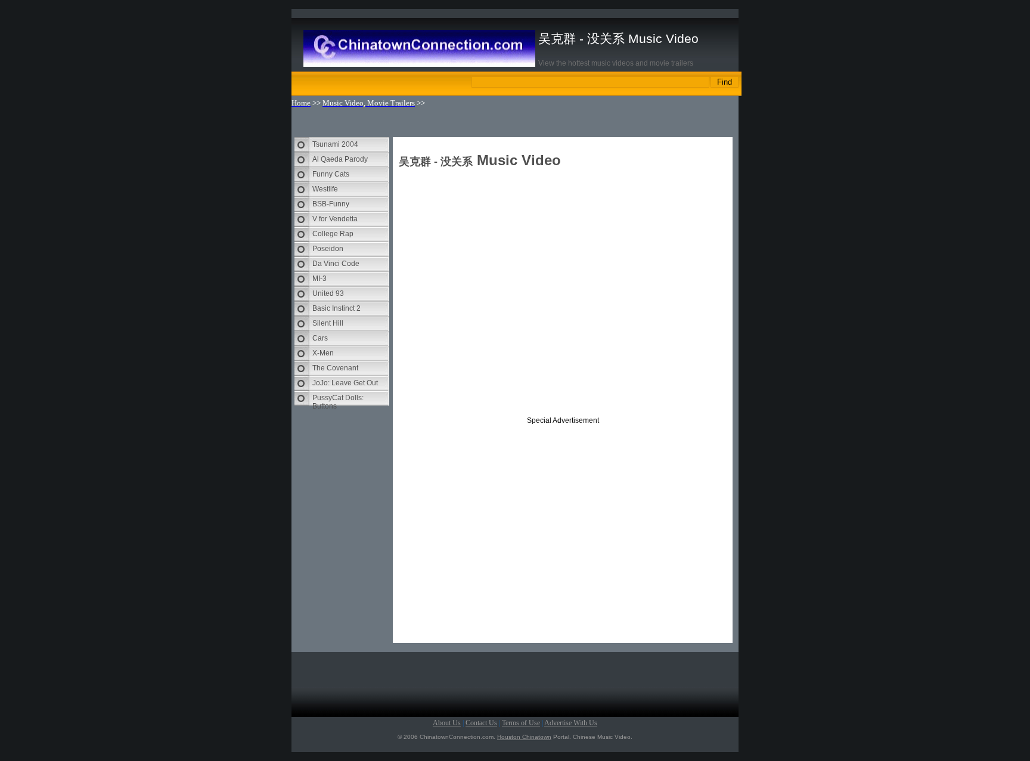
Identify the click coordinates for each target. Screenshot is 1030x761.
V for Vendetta (335, 219)
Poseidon (327, 249)
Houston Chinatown (524, 737)
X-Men (323, 353)
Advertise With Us (570, 723)
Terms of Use (521, 723)
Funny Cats (330, 174)
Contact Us (481, 723)
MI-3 (319, 278)
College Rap (332, 234)
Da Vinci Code (335, 263)
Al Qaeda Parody (340, 159)
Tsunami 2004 (335, 144)
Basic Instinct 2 (336, 308)
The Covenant (335, 368)
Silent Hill (327, 323)
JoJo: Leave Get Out (345, 383)
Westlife (325, 189)
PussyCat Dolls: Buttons (338, 400)
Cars (320, 338)
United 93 (328, 293)
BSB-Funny (330, 204)
